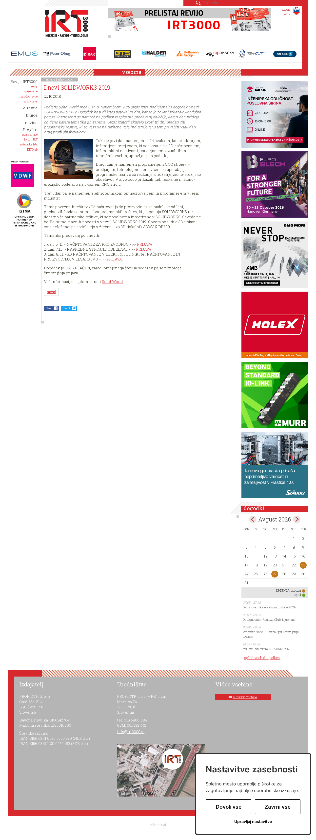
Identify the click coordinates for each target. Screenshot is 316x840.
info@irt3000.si (130, 731)
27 (275, 574)
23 (303, 565)
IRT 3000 (64, 24)
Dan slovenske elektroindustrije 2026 (269, 607)
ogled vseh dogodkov (262, 657)
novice (50, 79)
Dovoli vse (228, 807)
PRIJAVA (144, 244)
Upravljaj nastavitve (253, 821)
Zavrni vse (278, 807)
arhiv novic (65, 79)
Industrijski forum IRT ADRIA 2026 (267, 649)
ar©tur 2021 (158, 824)
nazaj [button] (51, 291)
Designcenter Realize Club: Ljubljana (269, 619)
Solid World (112, 281)
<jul (253, 519)
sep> (296, 519)
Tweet (66, 308)
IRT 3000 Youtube (245, 697)
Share (48, 308)
